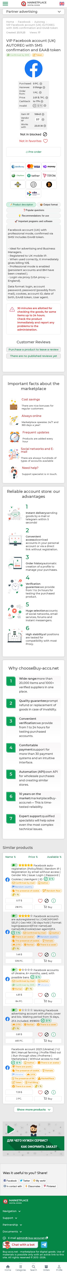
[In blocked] (47, 901)
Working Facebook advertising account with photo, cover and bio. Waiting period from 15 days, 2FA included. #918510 (36, 1019)
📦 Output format (49, 204)
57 (37, 119)
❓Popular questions (33, 210)
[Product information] (53, 900)
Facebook (24, 21)
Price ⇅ (33, 857)
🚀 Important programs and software (33, 221)
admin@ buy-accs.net (31, 1238)
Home (10, 21)
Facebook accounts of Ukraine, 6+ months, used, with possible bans (35, 979)
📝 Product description (21, 204)
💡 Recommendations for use (33, 215)
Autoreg (39, 21)
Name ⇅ (10, 857)
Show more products (31, 1109)
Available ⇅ (54, 857)
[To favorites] (40, 901)
